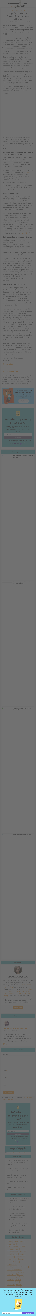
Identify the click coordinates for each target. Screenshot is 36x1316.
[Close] (32, 1289)
